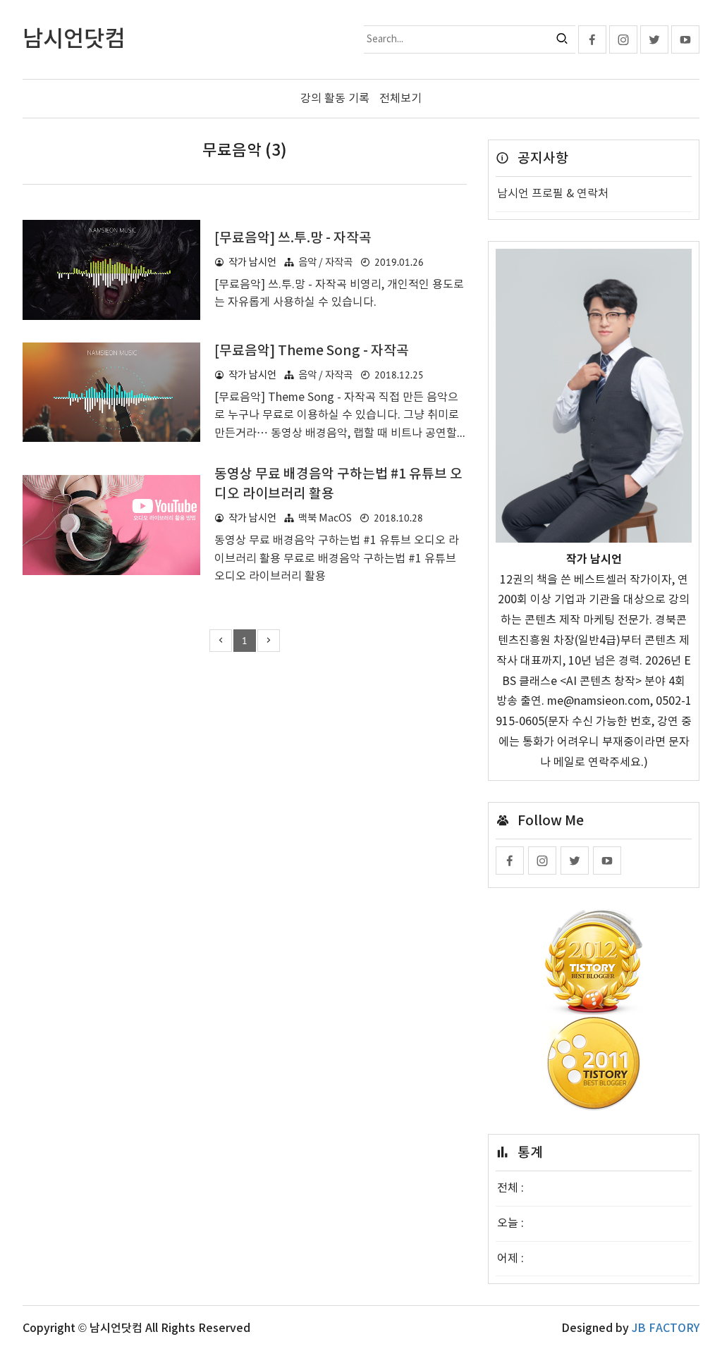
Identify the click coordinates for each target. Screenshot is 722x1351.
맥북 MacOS (325, 518)
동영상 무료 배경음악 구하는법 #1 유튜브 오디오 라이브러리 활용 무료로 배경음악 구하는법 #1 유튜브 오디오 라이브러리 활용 (336, 558)
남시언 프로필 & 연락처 (552, 193)
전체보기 (400, 98)
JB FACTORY (665, 1328)
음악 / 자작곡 (325, 263)
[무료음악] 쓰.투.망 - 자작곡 (293, 238)
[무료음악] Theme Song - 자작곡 (311, 351)
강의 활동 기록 (334, 98)
